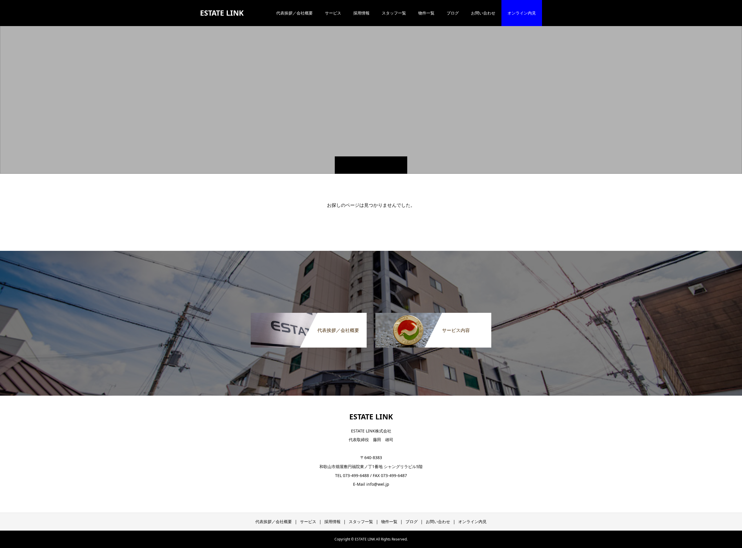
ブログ (453, 13)
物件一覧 (426, 13)
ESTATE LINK (222, 13)
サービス (333, 13)
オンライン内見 (522, 13)
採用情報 (361, 13)
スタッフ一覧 (394, 13)
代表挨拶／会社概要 (294, 13)
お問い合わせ (483, 13)
